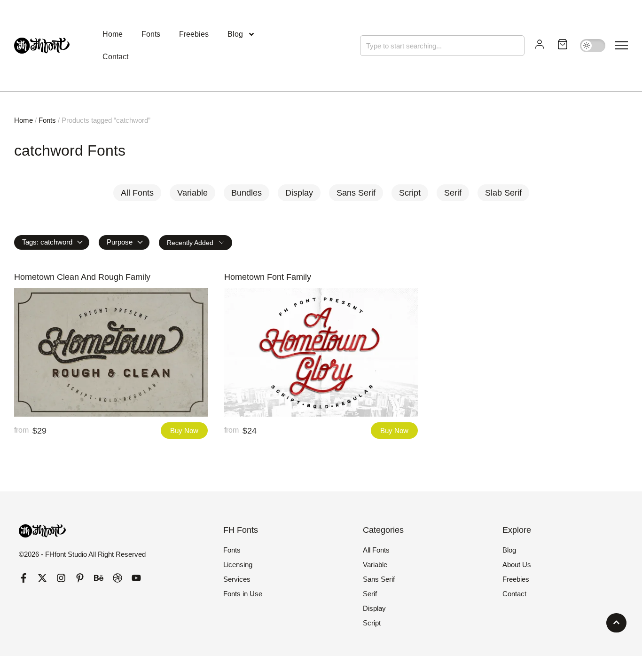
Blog (235, 34)
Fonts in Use (242, 594)
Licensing (237, 565)
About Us (516, 565)
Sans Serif (379, 579)
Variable (375, 565)
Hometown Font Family (267, 277)
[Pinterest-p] (80, 578)
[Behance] (98, 578)
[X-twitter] (42, 578)
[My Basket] (562, 46)
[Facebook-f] (23, 578)
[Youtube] (136, 578)
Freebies (194, 34)
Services (237, 579)
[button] (621, 45)
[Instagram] (61, 578)
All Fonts (376, 550)
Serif (370, 594)
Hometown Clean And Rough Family (82, 277)
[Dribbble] (117, 578)
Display (374, 608)
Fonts (150, 34)
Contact (115, 57)
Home (112, 34)
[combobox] (442, 45)
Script (372, 623)
